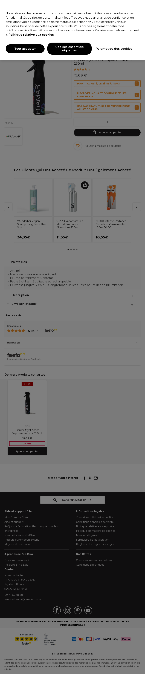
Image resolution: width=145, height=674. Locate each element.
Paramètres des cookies (114, 48)
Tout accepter (25, 48)
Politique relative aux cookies (31, 34)
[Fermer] (139, 6)
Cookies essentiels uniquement (69, 48)
